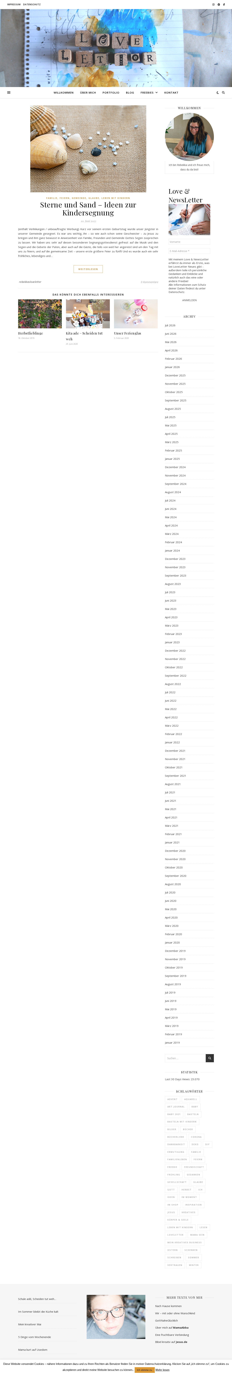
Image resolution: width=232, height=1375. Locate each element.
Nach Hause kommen (168, 1306)
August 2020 (173, 884)
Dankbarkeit (176, 1144)
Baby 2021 (174, 1114)
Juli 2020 (170, 892)
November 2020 (175, 859)
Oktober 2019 (174, 967)
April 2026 (171, 350)
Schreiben (174, 1257)
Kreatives (189, 1212)
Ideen (171, 1197)
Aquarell (190, 1099)
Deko (195, 1144)
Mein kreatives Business (184, 1242)
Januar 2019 (172, 1042)
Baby (195, 1106)
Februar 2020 (173, 934)
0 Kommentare (149, 282)
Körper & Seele (178, 1219)
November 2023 (175, 567)
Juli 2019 (170, 992)
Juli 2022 (170, 692)
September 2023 (175, 575)
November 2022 (175, 659)
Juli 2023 (170, 592)
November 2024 (175, 475)
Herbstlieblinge (30, 333)
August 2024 (173, 492)
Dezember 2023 (175, 559)
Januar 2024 (172, 550)
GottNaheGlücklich (166, 1320)
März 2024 (172, 534)
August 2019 (173, 984)
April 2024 (171, 525)
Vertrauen (174, 1265)
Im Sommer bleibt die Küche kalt (38, 1311)
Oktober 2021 (174, 767)
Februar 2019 (173, 1034)
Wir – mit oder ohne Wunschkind (175, 1313)
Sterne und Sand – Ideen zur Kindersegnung (88, 208)
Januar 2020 (172, 942)
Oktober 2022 (174, 667)
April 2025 (171, 433)
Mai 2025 (171, 425)
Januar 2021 (172, 842)
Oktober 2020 (174, 867)
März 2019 (172, 1026)
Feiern (65, 198)
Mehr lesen (162, 1369)
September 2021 (175, 775)
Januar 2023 (172, 642)
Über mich (88, 92)
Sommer (193, 1257)
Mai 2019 (171, 1009)
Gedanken (193, 1174)
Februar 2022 (173, 734)
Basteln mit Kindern (182, 1121)
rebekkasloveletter (30, 282)
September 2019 (175, 976)
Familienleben (177, 1159)
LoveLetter (175, 1234)
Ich (200, 1189)
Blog (130, 92)
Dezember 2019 (175, 951)
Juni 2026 (170, 333)
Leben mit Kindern (116, 198)
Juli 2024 (170, 500)
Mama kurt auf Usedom (32, 1349)
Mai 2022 (171, 709)
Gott (171, 1189)
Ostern (172, 1250)
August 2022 (173, 684)
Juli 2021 (170, 792)
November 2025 (175, 383)
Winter (194, 1265)
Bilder (171, 1129)
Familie (51, 198)
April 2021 (171, 817)
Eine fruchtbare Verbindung (172, 1335)
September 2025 (175, 400)
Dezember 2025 (175, 375)
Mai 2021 (171, 809)
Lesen (204, 1227)
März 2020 (172, 926)
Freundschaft (194, 1167)
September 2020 (175, 876)
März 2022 (172, 725)
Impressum (14, 4)
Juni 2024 (170, 509)
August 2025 (173, 408)
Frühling (173, 1174)
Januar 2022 (172, 742)
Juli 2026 (170, 325)
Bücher (188, 1129)
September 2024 (175, 484)
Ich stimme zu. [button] (145, 1370)
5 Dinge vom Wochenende (34, 1337)
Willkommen (64, 92)
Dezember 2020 (175, 850)
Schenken (191, 1250)
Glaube (93, 198)
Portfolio (111, 92)
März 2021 (172, 825)
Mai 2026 (171, 342)
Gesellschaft (177, 1182)
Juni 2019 (170, 1001)
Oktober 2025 (174, 392)
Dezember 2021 (175, 750)
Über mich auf (171, 1327)
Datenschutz (32, 4)
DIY (207, 1144)
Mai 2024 (171, 517)
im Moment (189, 1197)
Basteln (193, 1114)
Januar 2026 (172, 367)
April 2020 (171, 917)
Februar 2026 (173, 358)
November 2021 (175, 759)
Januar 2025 (172, 459)
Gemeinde (79, 198)
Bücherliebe (175, 1136)
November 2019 (175, 959)
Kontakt (171, 92)
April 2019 (171, 1017)
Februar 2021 (173, 834)
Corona (196, 1136)
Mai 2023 (171, 609)
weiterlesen (88, 269)
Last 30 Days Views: (178, 1079)
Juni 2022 (170, 700)
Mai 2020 (171, 909)
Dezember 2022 (175, 650)
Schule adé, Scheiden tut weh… (37, 1299)
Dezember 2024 (175, 467)
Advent (172, 1099)
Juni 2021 (170, 800)
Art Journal (176, 1106)
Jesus (171, 1212)
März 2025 (172, 442)
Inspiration (193, 1204)
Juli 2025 (170, 417)
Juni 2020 (170, 901)
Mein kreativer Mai (29, 1324)
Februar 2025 (173, 450)
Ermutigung (176, 1152)
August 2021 (173, 784)
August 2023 (173, 584)
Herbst (187, 1189)
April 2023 (171, 617)
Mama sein (197, 1234)
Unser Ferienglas (127, 333)
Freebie (172, 1167)
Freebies (147, 92)
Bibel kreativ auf (171, 1342)
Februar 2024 (173, 542)
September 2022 (175, 675)
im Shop (173, 1204)
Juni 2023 (170, 600)
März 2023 (172, 625)
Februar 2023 (173, 634)
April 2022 (171, 717)
